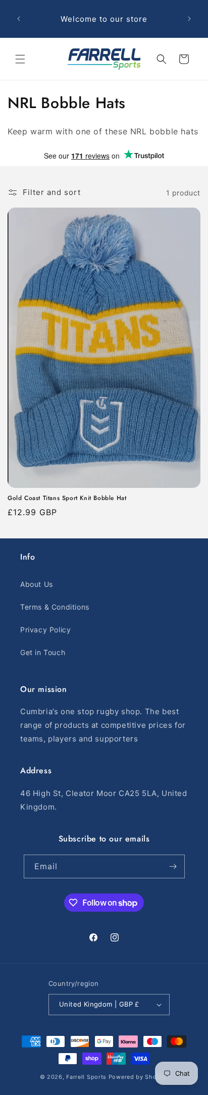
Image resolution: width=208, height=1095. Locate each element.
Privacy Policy (45, 629)
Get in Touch (42, 652)
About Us (36, 584)
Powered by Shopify (139, 1076)
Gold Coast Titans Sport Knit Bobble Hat (67, 498)
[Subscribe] (173, 866)
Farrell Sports (87, 1076)
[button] (20, 59)
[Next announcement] (189, 19)
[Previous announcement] (19, 19)
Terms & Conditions (54, 607)
